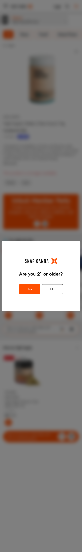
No (52, 289)
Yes (29, 289)
